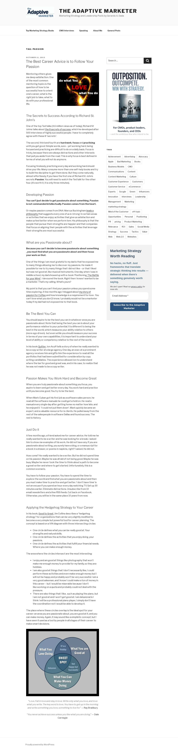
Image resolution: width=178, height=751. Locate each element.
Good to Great (46, 513)
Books (137, 161)
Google (122, 191)
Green (132, 191)
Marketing (129, 201)
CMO (130, 166)
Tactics (135, 231)
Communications (116, 171)
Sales (131, 226)
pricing (118, 221)
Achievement (114, 156)
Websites (131, 236)
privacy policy (136, 287)
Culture (133, 176)
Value (144, 231)
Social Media (143, 226)
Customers (137, 181)
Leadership (140, 196)
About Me (97, 30)
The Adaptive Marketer (98, 11)
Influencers (144, 191)
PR (109, 221)
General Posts (113, 30)
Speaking (83, 30)
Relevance (113, 226)
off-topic (136, 211)
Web (110, 236)
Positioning (141, 216)
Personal (129, 216)
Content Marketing (117, 176)
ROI (123, 226)
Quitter (42, 346)
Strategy (112, 231)
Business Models (116, 166)
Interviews (127, 196)
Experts (112, 191)
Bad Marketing (124, 161)
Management (114, 201)
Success (124, 231)
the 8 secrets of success (58, 129)
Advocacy (143, 156)
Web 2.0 (120, 236)
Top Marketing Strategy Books (40, 30)
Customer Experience (118, 181)
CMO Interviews (66, 30)
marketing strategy (117, 206)
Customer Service (116, 186)
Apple (110, 161)
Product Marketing (133, 221)
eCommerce (135, 186)
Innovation (113, 196)
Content (131, 171)
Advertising (129, 156)
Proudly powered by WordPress (39, 744)
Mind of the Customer (118, 211)
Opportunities (114, 216)
